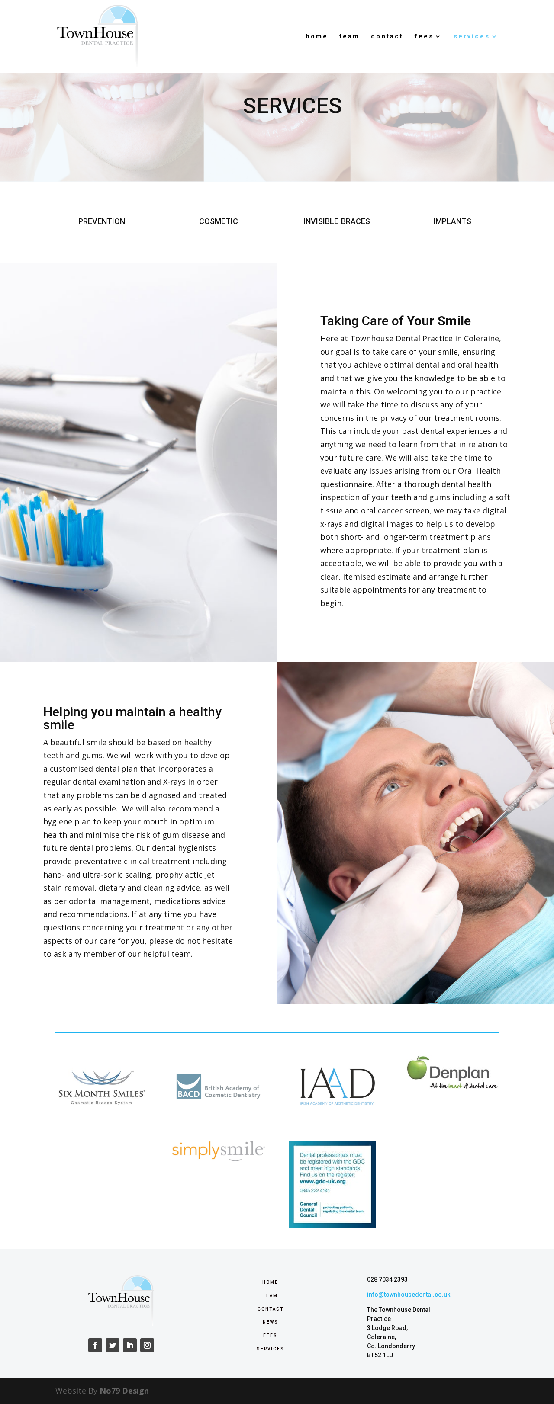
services (472, 36)
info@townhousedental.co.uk (408, 1294)
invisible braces (336, 220)
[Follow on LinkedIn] (130, 1345)
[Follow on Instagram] (147, 1345)
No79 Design (124, 1390)
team (349, 36)
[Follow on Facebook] (95, 1345)
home (317, 36)
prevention (101, 220)
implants (452, 220)
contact (387, 36)
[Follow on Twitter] (112, 1345)
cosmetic (218, 220)
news (270, 1321)
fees (424, 36)
